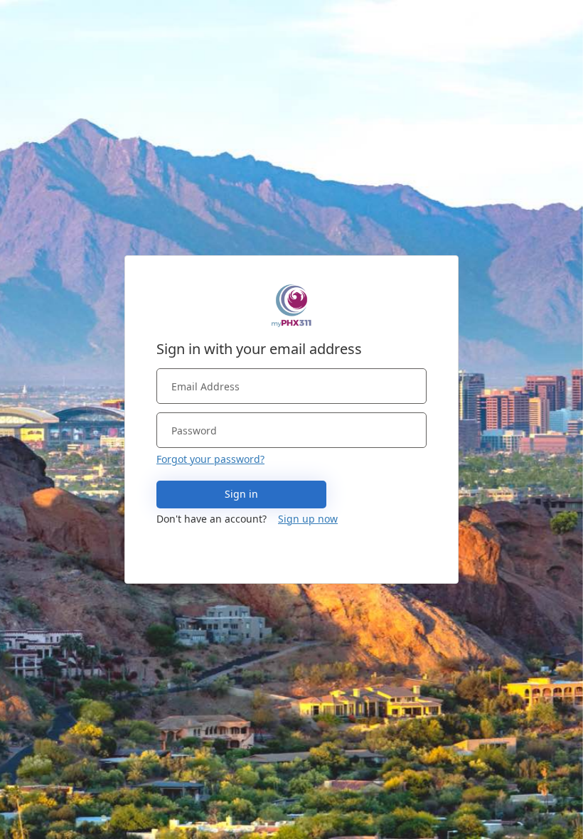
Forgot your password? (210, 459)
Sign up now (308, 518)
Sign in (241, 494)
